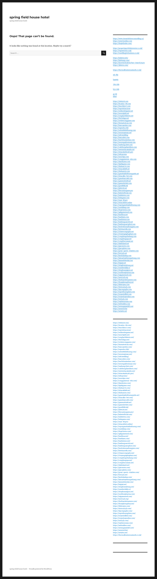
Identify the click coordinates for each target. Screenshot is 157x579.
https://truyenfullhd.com (122, 294)
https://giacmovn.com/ (121, 468)
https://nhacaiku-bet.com (122, 176)
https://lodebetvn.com (121, 195)
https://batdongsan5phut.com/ (124, 446)
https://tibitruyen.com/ (121, 506)
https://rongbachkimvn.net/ (123, 337)
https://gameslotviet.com (122, 183)
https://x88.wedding (120, 135)
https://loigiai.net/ (120, 484)
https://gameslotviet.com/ (122, 405)
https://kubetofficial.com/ (122, 414)
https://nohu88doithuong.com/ (124, 352)
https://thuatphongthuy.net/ (123, 504)
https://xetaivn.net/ (120, 533)
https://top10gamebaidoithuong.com (126, 205)
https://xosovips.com (121, 157)
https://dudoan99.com (121, 171)
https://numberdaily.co (121, 268)
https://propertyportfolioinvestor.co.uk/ (128, 48)
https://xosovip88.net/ (121, 335)
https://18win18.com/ (121, 323)
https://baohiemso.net (121, 219)
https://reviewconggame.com (124, 121)
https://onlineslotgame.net (123, 111)
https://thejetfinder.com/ (122, 43)
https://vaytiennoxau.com (122, 301)
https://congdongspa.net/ (122, 460)
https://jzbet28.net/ (120, 410)
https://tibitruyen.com (121, 285)
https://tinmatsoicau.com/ (123, 345)
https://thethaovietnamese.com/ (125, 501)
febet (115, 96)
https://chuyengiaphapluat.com (124, 234)
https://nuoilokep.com (121, 207)
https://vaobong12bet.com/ (123, 366)
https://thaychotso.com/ (122, 431)
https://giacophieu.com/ (122, 470)
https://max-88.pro (120, 200)
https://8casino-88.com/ (122, 325)
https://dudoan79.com (121, 166)
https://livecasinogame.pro (123, 191)
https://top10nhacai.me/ (122, 330)
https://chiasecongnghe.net (123, 232)
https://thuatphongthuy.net (123, 282)
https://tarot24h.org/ (121, 499)
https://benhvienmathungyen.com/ (126, 448)
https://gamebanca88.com (123, 178)
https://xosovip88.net (121, 113)
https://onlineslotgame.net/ (123, 332)
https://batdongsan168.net (123, 222)
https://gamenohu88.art (122, 181)
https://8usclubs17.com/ (122, 328)
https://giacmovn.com (121, 246)
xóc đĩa (115, 75)
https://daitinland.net (121, 244)
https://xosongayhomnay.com (124, 142)
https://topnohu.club (120, 128)
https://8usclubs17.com (121, 106)
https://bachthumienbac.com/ (124, 361)
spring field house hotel (29, 17)
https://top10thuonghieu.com (124, 292)
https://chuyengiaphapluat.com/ (125, 455)
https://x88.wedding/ (121, 357)
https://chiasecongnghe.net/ (123, 453)
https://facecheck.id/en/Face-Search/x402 (129, 63)
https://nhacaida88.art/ (121, 390)
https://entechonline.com (122, 41)
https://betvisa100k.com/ (122, 451)
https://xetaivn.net (120, 311)
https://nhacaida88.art (121, 169)
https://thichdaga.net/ (121, 340)
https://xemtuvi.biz (120, 309)
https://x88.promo (120, 154)
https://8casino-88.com (122, 104)
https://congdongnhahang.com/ (125, 458)
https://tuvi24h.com (120, 299)
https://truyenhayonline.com (123, 297)
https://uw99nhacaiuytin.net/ (124, 371)
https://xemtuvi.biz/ (120, 530)
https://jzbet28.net (120, 188)
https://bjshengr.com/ (121, 60)
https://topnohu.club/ (121, 349)
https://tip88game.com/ (122, 386)
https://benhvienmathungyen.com (126, 227)
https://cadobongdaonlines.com (125, 147)
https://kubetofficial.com (122, 193)
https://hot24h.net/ (120, 475)
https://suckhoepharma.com (123, 273)
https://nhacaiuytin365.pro (123, 152)
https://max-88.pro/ (120, 422)
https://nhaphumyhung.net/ (123, 487)
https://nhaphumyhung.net (123, 265)
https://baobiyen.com (121, 217)
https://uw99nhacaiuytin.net (123, 150)
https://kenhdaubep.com (122, 256)
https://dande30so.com (121, 162)
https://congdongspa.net (122, 239)
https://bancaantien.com (122, 125)
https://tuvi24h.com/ (121, 521)
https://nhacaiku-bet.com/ (123, 398)
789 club (116, 84)
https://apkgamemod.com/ (123, 434)
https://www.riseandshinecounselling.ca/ (128, 39)
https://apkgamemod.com (122, 212)
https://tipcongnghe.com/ (122, 511)
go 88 (115, 94)
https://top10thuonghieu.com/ (124, 513)
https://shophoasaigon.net (123, 270)
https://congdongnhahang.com (124, 236)
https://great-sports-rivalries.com (126, 251)
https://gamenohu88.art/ (122, 402)
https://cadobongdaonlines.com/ (125, 369)
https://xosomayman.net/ (122, 354)
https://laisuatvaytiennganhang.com (126, 258)
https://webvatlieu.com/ (122, 525)
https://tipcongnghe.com (122, 289)
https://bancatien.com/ (121, 359)
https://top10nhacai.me (121, 109)
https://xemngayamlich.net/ (123, 528)
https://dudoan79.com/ (121, 388)
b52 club (116, 89)
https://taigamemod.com (122, 275)
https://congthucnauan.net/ (123, 463)
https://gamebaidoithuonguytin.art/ (126, 395)
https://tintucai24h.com (122, 287)
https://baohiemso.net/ (121, 441)
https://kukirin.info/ (120, 58)
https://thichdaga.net (121, 118)
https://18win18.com (120, 101)
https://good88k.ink (120, 186)
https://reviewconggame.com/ (124, 342)
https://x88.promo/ (120, 376)
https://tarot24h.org (120, 277)
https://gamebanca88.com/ (123, 400)
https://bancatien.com (121, 137)
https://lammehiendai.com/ (123, 482)
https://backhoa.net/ (120, 436)
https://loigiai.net (119, 263)
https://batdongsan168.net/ (123, 443)
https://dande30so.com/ (122, 383)
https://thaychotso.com (122, 210)
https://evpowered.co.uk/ (122, 51)
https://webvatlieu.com (121, 304)
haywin (115, 80)
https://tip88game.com (121, 164)
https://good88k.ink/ (121, 407)
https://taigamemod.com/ (122, 496)
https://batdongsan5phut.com (124, 224)
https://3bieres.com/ (120, 65)
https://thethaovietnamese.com (124, 280)
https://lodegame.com (121, 198)
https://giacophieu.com (121, 248)
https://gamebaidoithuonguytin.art (126, 174)
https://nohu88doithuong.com (124, 130)
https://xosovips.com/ (121, 378)
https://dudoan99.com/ (122, 393)
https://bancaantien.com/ (122, 347)
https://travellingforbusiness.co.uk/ (126, 53)
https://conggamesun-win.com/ (125, 381)
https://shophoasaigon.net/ (123, 492)
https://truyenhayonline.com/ (124, 518)
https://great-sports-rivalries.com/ (126, 472)
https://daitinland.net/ (121, 465)
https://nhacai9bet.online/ (123, 424)
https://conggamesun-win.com (124, 159)
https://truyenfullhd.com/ (122, 516)
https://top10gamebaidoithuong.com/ (127, 427)
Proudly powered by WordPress (40, 569)
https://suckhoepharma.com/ (124, 494)
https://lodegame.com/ (121, 419)
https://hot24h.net (120, 253)
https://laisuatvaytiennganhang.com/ (127, 480)
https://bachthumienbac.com (124, 140)
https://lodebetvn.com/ (121, 417)
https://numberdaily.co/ (122, 489)
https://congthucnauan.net (123, 241)
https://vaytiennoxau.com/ (123, 523)
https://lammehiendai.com (123, 260)
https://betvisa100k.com (122, 229)
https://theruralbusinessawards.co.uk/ (127, 70)
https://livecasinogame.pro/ (123, 412)
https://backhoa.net (120, 215)
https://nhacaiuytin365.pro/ (123, 373)
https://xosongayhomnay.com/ (124, 364)
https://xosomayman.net (122, 133)
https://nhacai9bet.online (122, 203)
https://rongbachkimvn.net (123, 116)
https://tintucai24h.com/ (122, 509)
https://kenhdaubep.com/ (122, 477)
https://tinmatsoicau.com (122, 123)
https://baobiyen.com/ (121, 439)
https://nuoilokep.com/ (121, 429)
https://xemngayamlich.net (123, 306)
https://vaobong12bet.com (123, 145)
